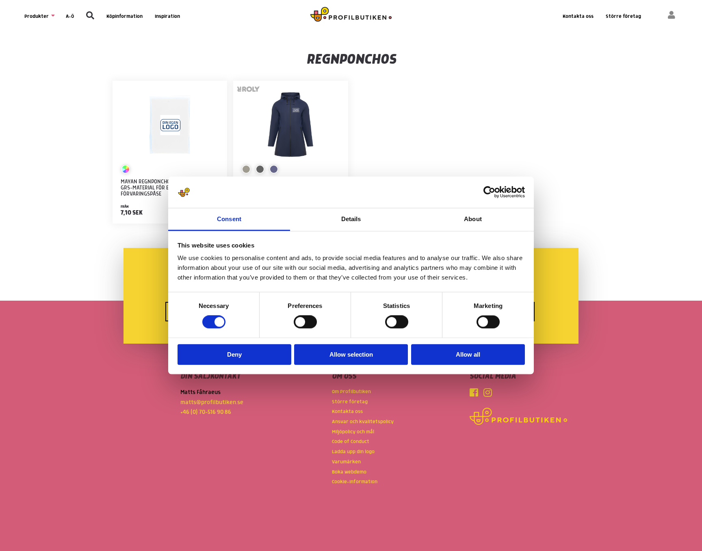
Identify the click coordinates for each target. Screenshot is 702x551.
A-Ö (70, 16)
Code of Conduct (350, 442)
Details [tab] (351, 218)
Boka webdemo (349, 472)
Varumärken (346, 462)
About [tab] (473, 218)
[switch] (305, 322)
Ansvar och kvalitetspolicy (363, 422)
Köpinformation (124, 16)
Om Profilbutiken (351, 392)
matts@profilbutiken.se (211, 402)
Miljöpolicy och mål (353, 432)
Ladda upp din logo (353, 452)
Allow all (468, 354)
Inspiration (167, 16)
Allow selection (351, 354)
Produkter (37, 16)
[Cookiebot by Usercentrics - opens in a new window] (489, 192)
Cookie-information (354, 482)
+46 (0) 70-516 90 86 (205, 412)
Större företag (623, 16)
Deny (234, 354)
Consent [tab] (229, 218)
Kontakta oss (578, 16)
